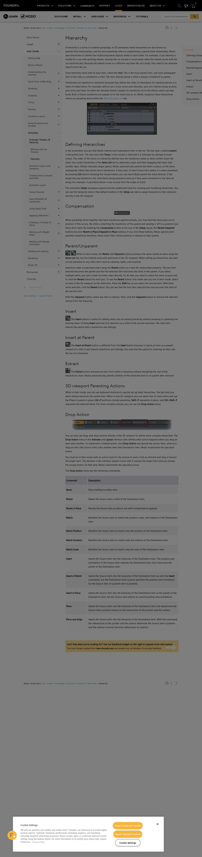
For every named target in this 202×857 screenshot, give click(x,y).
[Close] (157, 824)
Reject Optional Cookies (128, 834)
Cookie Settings (127, 842)
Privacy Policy (38, 841)
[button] (12, 835)
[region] (88, 834)
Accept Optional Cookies (128, 825)
